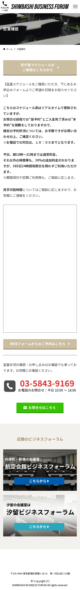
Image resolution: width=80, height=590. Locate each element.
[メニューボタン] (75, 6)
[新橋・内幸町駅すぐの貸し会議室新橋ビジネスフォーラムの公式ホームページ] (40, 6)
